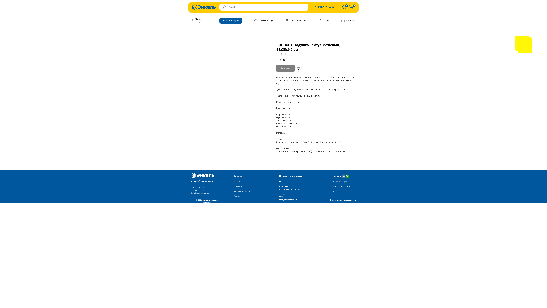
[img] (344, 7)
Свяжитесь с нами (290, 176)
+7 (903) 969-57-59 (202, 181)
